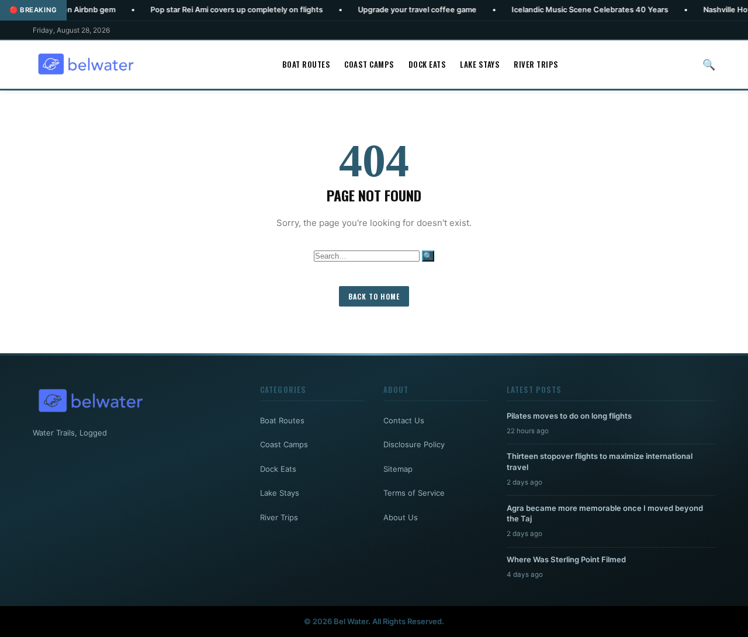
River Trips (536, 64)
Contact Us (403, 420)
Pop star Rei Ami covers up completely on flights (212, 9)
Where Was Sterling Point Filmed (566, 559)
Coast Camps (369, 64)
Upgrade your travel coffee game (392, 9)
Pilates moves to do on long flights (569, 415)
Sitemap (398, 469)
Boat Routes (306, 64)
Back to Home (374, 296)
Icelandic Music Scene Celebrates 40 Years (565, 9)
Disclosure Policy (414, 444)
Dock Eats (427, 64)
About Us (400, 517)
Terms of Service (414, 492)
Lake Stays (480, 64)
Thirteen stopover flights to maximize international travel (599, 461)
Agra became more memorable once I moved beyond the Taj (605, 513)
